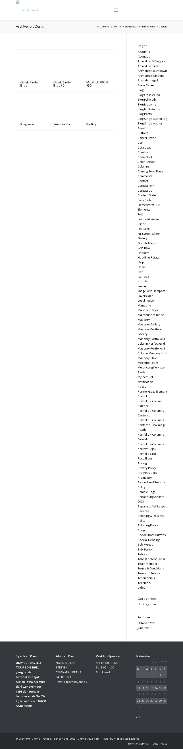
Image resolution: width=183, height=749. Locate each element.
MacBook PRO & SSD (97, 84)
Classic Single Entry (28, 84)
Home (142, 267)
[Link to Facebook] (164, 10)
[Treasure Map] (65, 104)
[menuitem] (137, 744)
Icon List (143, 281)
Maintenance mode (151, 315)
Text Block (144, 583)
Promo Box (145, 478)
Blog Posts (145, 114)
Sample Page (147, 492)
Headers (144, 253)
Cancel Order (147, 138)
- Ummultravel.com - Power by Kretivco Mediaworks (107, 738)
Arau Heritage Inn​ (149, 80)
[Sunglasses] (32, 104)
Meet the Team (148, 363)
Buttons (143, 133)
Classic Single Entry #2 (62, 84)
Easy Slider (145, 200)
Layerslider (145, 296)
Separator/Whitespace (153, 506)
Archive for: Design (30, 26)
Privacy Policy (147, 468)
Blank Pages (146, 85)
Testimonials (146, 578)
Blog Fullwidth (147, 99)
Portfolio (143, 396)
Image (142, 286)
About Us (144, 52)
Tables (142, 554)
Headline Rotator (149, 257)
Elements (144, 209)
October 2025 (147, 623)
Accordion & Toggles (151, 61)
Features (144, 229)
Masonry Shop (148, 358)
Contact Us (145, 190)
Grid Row (144, 248)
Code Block (145, 157)
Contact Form (146, 186)
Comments (145, 176)
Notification (145, 382)
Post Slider (145, 458)
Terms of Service (149, 573)
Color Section (147, 162)
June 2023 (144, 628)
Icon (140, 272)
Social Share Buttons (152, 535)
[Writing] (98, 104)
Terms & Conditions (151, 568)
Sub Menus (145, 544)
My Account (145, 377)
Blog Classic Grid (149, 95)
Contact (143, 181)
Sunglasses (27, 124)
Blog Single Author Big (152, 119)
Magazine (144, 305)
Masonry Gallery (149, 324)
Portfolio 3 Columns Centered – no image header (152, 425)
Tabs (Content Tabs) (151, 559)
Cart (140, 143)
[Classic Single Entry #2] (65, 63)
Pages (142, 387)
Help (141, 262)
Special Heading (149, 540)
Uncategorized (148, 604)
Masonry (144, 320)
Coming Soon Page (150, 171)
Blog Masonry (147, 104)
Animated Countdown (152, 71)
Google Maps (147, 243)
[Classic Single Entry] (32, 63)
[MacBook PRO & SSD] (98, 63)
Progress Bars (147, 473)
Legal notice (146, 300)
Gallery (143, 238)
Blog (140, 90)
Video (142, 588)
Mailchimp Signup (149, 310)
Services (143, 511)
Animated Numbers (151, 76)
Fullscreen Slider (149, 234)
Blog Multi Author (149, 109)
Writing (91, 124)
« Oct (139, 717)
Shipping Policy (148, 525)
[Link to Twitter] (157, 10)
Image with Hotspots (151, 291)
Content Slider (147, 195)
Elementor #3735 (149, 205)
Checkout (144, 152)
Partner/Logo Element (152, 391)
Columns (144, 166)
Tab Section (146, 549)
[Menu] (116, 10)
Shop (141, 530)
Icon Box (143, 277)
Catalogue (145, 147)
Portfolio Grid (147, 454)
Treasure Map (62, 124)
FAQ (140, 214)
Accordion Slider (149, 66)
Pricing (142, 463)
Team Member (147, 564)
